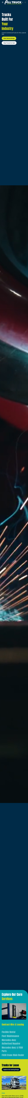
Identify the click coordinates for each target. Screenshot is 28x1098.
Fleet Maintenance (10, 1036)
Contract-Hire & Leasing (13, 1026)
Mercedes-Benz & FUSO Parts (12, 1049)
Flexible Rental (8, 1032)
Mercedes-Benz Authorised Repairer (11, 1041)
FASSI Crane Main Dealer (13, 1055)
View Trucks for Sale (9, 43)
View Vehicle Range (9, 38)
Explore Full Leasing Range (11, 1069)
